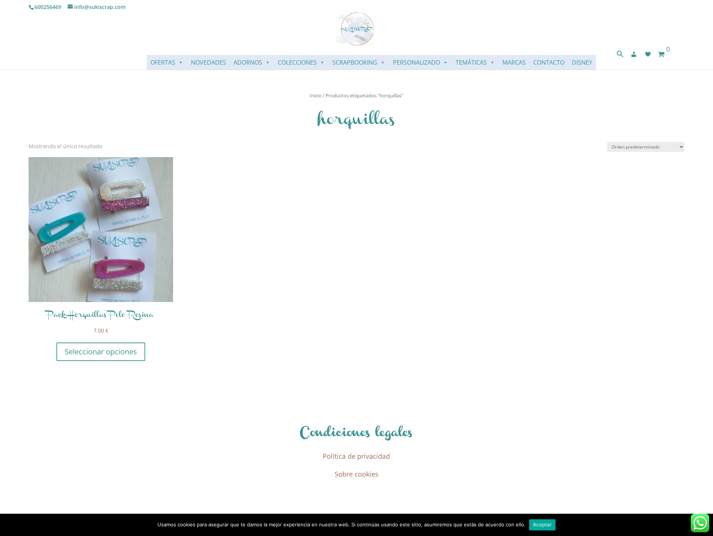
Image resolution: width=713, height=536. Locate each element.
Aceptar (542, 524)
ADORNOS (248, 62)
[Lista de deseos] (648, 54)
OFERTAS (162, 62)
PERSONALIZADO (416, 62)
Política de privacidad (356, 456)
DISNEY (582, 62)
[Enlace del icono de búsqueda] (620, 55)
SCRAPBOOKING (354, 62)
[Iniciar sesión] (634, 54)
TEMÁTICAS (471, 62)
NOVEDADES (208, 62)
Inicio (316, 95)
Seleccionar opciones (101, 352)
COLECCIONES (297, 62)
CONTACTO (548, 62)
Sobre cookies (356, 474)
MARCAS (514, 62)
